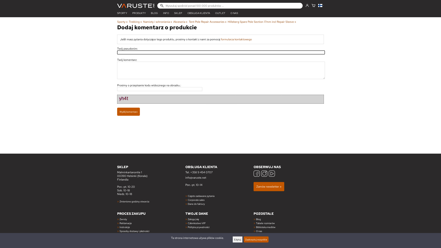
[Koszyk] (313, 6)
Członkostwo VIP (197, 223)
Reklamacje (126, 223)
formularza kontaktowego (236, 39)
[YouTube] (272, 174)
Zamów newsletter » (268, 186)
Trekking (135, 22)
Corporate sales (196, 200)
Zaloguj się (193, 219)
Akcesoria (180, 22)
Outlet (220, 13)
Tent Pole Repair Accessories (208, 22)
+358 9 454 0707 (201, 172)
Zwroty (123, 219)
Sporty (122, 13)
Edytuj (237, 239)
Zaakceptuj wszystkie (256, 239)
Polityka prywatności (198, 227)
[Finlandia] (321, 6)
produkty (139, 13)
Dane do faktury (196, 203)
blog (154, 13)
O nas (234, 13)
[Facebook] (257, 174)
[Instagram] (264, 174)
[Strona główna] (135, 6)
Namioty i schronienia (157, 22)
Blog (258, 219)
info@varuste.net (195, 177)
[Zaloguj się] (307, 6)
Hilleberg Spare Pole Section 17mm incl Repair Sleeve (262, 22)
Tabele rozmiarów (265, 223)
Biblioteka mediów (265, 227)
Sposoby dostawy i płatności (134, 231)
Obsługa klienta (198, 13)
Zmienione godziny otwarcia (134, 201)
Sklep (178, 13)
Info (166, 13)
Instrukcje (125, 227)
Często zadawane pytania (201, 196)
